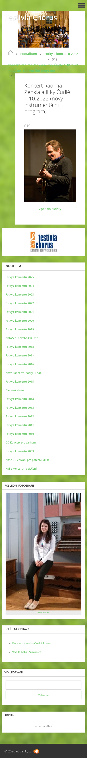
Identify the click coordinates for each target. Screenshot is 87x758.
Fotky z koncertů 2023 (20, 294)
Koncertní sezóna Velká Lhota (31, 643)
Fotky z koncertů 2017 (20, 355)
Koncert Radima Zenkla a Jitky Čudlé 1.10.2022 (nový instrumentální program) (43, 68)
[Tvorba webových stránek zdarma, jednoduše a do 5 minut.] (36, 751)
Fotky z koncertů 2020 (20, 321)
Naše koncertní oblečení (21, 469)
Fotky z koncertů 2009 (20, 451)
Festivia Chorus (30, 17)
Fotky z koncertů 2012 (20, 416)
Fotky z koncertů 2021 (20, 312)
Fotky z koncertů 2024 (20, 286)
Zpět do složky (50, 209)
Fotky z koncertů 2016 (20, 364)
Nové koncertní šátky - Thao (23, 373)
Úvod (10, 53)
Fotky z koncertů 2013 (20, 408)
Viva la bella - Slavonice (26, 652)
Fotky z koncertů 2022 (61, 54)
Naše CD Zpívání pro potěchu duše (28, 460)
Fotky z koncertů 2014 (20, 399)
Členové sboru (15, 390)
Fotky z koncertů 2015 (20, 381)
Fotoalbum (28, 54)
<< (10, 726)
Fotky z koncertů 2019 (20, 329)
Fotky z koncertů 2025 (20, 277)
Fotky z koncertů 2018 (20, 347)
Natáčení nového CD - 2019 (23, 338)
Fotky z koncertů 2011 (20, 425)
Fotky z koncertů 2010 (20, 434)
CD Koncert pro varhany (21, 442)
